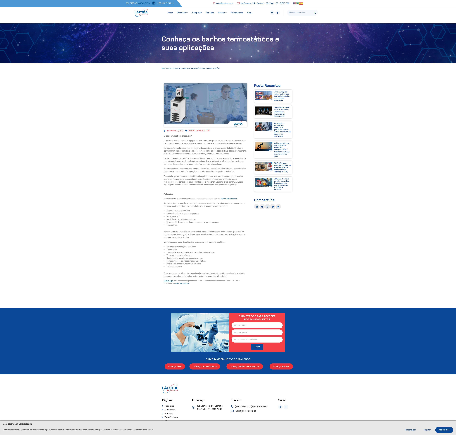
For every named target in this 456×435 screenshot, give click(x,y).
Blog (169, 68)
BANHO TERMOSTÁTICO (199, 131)
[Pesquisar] (315, 13)
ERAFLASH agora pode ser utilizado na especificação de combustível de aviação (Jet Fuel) (282, 167)
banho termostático (229, 199)
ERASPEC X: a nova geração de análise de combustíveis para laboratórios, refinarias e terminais (281, 184)
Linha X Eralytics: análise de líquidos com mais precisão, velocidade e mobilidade (282, 96)
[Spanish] (301, 3)
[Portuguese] (297, 3)
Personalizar (410, 429)
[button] (256, 206)
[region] (228, 427)
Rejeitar (427, 429)
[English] (294, 3)
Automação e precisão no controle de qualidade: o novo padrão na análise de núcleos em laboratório (282, 129)
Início (164, 68)
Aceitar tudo (444, 429)
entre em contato (182, 284)
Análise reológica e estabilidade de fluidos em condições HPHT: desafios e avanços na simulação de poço (281, 149)
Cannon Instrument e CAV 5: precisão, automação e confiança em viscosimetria (281, 111)
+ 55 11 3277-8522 (165, 3)
